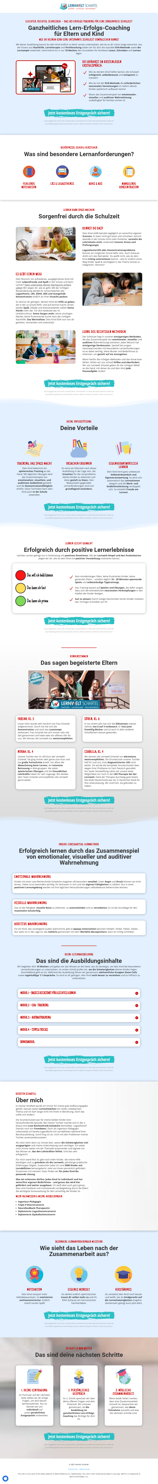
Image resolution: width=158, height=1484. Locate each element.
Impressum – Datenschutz (79, 1469)
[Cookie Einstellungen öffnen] (5, 1481)
